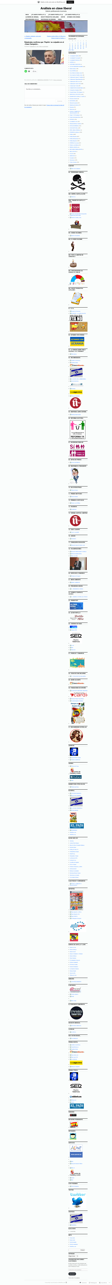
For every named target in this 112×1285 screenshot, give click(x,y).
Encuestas (72, 107)
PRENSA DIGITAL (74, 147)
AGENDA (72, 62)
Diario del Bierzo (73, 956)
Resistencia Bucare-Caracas (75, 873)
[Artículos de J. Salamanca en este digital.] (75, 525)
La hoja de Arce (73, 860)
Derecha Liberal (73, 847)
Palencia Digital (73, 971)
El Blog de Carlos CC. (74, 849)
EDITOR (63, 17)
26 (69, 48)
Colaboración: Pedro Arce (75, 81)
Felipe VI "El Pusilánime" (75, 115)
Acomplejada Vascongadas (75, 58)
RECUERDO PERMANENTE (76, 149)
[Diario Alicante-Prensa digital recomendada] (77, 366)
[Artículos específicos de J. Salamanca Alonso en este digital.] (77, 684)
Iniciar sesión (72, 1240)
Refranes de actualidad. (74, 870)
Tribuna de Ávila (73, 975)
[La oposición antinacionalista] (78, 331)
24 (83, 46)
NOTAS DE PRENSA (74, 125)
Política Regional (73, 140)
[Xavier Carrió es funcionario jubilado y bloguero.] (78, 569)
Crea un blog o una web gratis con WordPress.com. (55, 1282)
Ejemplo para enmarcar (74, 105)
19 (69, 46)
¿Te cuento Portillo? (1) (38, 14)
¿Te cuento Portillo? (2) (55, 14)
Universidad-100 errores (48, 19)
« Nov (69, 49)
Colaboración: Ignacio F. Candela (76, 77)
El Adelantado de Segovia (75, 960)
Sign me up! (72, 1274)
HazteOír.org (72, 853)
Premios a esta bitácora (74, 145)
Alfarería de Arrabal (32, 17)
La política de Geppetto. (74, 862)
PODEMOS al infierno (74, 132)
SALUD (71, 153)
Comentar (59, 101)
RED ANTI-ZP (73, 151)
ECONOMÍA (72, 100)
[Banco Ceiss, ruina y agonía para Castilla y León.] (76, 229)
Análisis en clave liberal (56, 8)
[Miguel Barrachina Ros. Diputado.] (76, 553)
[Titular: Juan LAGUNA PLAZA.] (77, 620)
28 (75, 48)
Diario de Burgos (73, 949)
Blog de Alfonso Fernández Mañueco (77, 845)
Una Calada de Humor (74, 877)
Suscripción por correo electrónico (76, 1260)
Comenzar (70, 2)
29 (77, 48)
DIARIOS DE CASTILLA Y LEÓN (77, 96)
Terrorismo (72, 160)
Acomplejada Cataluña (74, 55)
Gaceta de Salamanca (74, 966)
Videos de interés (73, 162)
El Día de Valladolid (74, 962)
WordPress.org (73, 834)
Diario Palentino (73, 958)
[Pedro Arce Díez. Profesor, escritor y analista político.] (74, 555)
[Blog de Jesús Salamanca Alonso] (74, 787)
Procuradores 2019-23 (32, 19)
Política (71, 134)
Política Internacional (74, 138)
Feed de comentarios (74, 1244)
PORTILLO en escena (74, 143)
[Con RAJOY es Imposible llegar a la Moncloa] (75, 462)
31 (83, 48)
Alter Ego (72, 841)
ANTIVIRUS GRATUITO (75, 64)
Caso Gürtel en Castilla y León (76, 73)
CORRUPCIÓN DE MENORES (76, 88)
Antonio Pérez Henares (74, 843)
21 (75, 46)
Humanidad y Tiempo (74, 856)
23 (80, 46)
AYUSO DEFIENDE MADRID (76, 66)
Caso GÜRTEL (73, 70)
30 (80, 48)
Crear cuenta (72, 1237)
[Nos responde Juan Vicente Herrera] (74, 483)
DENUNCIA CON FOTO (43, 80)
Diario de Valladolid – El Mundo (76, 953)
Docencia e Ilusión (73, 98)
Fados (60, 19)
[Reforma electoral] (77, 438)
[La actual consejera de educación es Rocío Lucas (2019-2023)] (77, 545)
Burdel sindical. (73, 68)
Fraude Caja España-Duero (75, 117)
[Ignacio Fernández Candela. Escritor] (78, 551)
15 (77, 45)
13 (72, 45)
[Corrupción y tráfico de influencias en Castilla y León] (74, 532)
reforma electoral (73, 868)
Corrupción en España (74, 90)
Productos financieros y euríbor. (76, 866)
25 (86, 46)
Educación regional (73, 103)
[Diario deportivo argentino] (74, 914)
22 (77, 46)
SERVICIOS (72, 155)
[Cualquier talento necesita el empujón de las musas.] (73, 1059)
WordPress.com (73, 832)
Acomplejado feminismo (74, 60)
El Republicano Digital (74, 851)
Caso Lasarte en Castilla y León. (76, 75)
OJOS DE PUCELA (74, 128)
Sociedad (71, 158)
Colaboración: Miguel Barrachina (76, 79)
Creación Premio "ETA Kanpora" (76, 92)
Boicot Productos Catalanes (50, 17)
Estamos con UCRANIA (73, 17)
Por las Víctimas (73, 864)
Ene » (73, 49)
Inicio (27, 14)
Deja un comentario (43, 46)
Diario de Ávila (73, 947)
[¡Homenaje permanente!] (74, 1127)
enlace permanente (58, 80)
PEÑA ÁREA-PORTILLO (75, 130)
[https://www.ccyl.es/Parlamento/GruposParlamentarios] (77, 284)
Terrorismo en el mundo (74, 875)
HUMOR (72, 119)
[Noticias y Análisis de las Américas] (76, 609)
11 (86, 43)
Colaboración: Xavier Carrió (75, 83)
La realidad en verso (74, 121)
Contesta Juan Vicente (74, 85)
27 (72, 48)
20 (72, 46)
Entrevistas (72, 109)
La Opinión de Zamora (74, 968)
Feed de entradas (73, 1242)
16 (80, 45)
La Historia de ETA (73, 858)
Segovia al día (72, 973)
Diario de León (73, 951)
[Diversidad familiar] (77, 456)
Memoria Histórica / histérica (75, 123)
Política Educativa (73, 136)
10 (83, 43)
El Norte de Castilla (73, 964)
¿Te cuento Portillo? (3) (72, 14)
